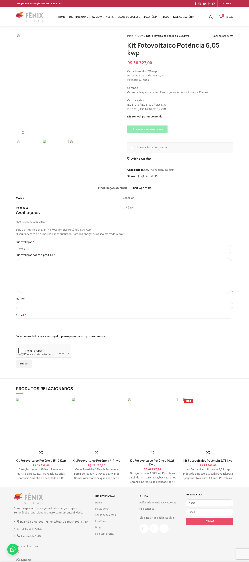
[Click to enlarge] (23, 132)
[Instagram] (154, 528)
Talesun (169, 169)
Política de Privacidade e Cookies (157, 502)
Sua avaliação (25, 242)
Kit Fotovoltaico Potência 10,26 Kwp (152, 462)
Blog (98, 527)
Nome (21, 298)
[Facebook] (144, 528)
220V (140, 35)
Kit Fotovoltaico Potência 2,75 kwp (208, 461)
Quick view (228, 419)
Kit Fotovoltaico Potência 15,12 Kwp (41, 461)
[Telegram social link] (156, 176)
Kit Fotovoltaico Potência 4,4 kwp (96, 461)
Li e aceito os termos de (152, 147)
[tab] (113, 188)
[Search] (211, 17)
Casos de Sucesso (105, 514)
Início (130, 35)
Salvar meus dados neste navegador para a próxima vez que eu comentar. (61, 336)
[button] (147, 129)
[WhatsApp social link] (213, 3)
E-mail (21, 315)
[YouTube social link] (204, 3)
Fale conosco (146, 508)
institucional (102, 508)
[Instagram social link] (199, 3)
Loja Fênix (100, 521)
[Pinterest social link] (142, 176)
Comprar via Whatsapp (233, 411)
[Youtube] (164, 528)
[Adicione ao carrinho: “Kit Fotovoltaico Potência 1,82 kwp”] (224, 411)
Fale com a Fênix (104, 533)
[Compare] (41, 452)
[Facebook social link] (195, 3)
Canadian (157, 169)
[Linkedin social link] (209, 3)
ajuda (143, 496)
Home (98, 502)
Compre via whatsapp (149, 129)
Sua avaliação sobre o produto (35, 254)
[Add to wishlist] (228, 403)
